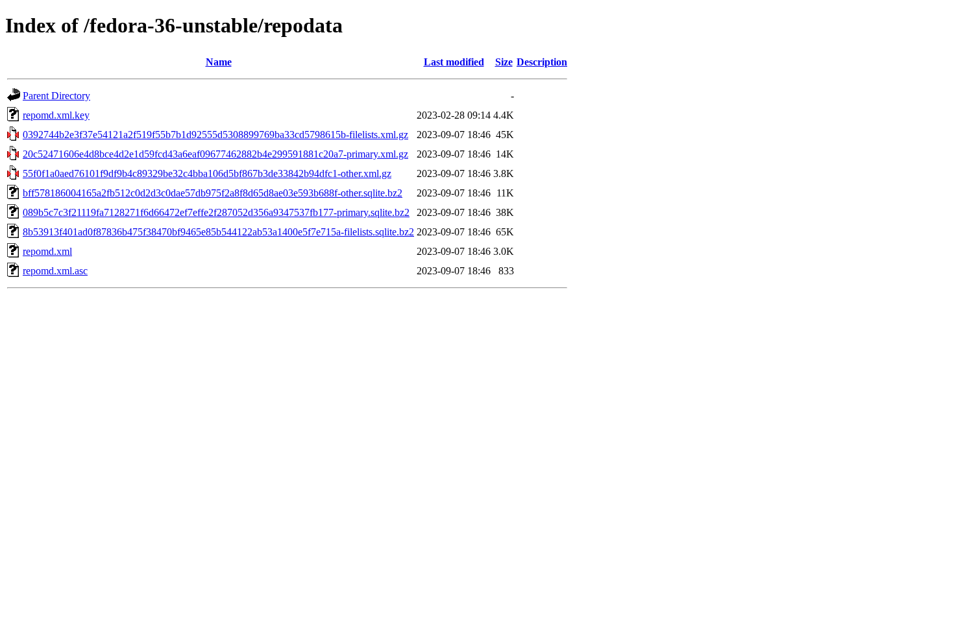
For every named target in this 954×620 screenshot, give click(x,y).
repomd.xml (47, 251)
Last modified (454, 61)
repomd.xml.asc (55, 270)
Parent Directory (56, 95)
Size (504, 61)
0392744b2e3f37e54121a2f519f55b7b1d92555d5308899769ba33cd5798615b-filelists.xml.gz (215, 134)
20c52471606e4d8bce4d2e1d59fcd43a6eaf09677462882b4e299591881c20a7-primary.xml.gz (215, 154)
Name (219, 61)
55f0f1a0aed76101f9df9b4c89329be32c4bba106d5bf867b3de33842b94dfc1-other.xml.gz (207, 173)
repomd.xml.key (56, 115)
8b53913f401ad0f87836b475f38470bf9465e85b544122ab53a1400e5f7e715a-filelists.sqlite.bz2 (218, 231)
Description (542, 61)
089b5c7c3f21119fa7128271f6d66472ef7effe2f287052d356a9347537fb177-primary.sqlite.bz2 (216, 212)
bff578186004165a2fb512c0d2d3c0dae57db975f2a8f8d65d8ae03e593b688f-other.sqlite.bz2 (212, 192)
